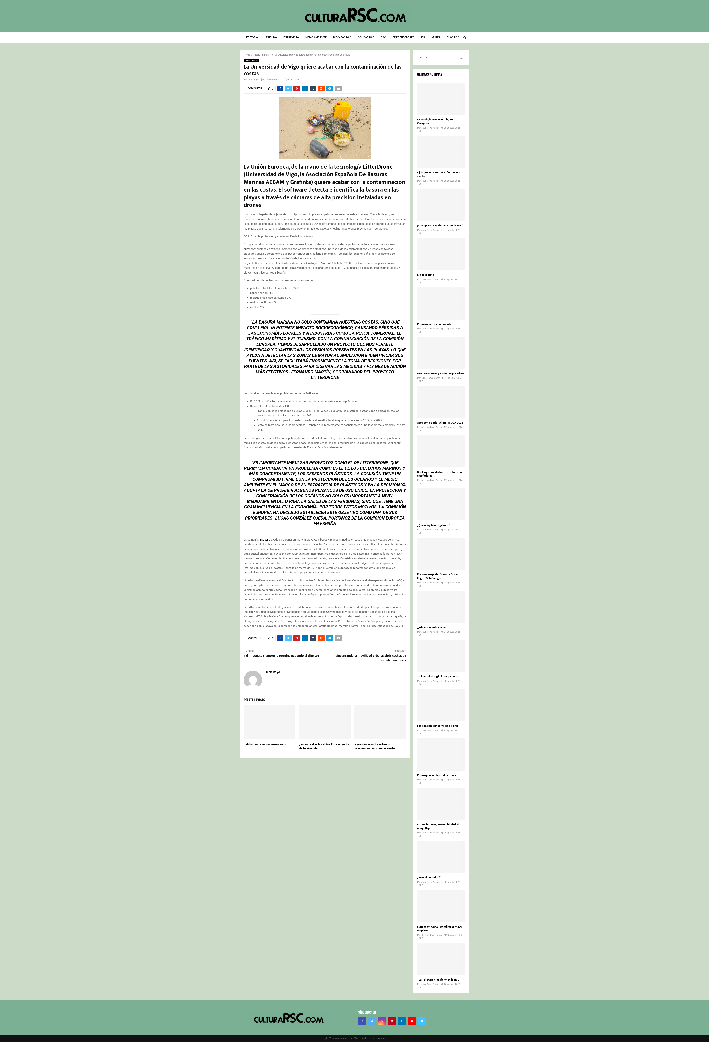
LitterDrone (378, 167)
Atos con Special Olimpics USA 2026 (440, 422)
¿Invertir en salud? (429, 877)
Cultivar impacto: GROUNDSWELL (265, 744)
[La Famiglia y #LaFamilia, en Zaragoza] (441, 99)
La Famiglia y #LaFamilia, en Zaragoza (435, 121)
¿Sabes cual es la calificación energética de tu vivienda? (324, 746)
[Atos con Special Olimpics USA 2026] (441, 402)
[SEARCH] (461, 57)
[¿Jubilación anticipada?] (441, 607)
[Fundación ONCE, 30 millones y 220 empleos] (441, 906)
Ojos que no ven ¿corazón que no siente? (438, 174)
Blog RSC (453, 37)
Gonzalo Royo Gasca (431, 427)
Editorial (252, 37)
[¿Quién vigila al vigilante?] (441, 504)
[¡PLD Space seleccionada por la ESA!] (441, 205)
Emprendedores (403, 37)
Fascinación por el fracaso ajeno (437, 725)
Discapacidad (342, 37)
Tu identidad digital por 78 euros (438, 676)
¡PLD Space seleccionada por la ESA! (440, 225)
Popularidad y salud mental (434, 324)
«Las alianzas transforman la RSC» (439, 979)
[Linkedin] (402, 1021)
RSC (383, 37)
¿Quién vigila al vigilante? (433, 525)
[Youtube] (412, 1021)
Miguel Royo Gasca (430, 378)
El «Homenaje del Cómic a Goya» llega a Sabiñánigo (438, 576)
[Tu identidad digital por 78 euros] (441, 656)
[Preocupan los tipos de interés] (441, 754)
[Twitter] (372, 1021)
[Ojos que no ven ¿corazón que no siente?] (441, 152)
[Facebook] (362, 1021)
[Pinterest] (392, 1021)
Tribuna (271, 37)
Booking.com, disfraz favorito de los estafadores (440, 474)
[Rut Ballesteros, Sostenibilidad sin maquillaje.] (441, 804)
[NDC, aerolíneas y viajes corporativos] (441, 353)
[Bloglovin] (422, 1021)
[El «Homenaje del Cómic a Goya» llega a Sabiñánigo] (441, 554)
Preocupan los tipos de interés (436, 775)
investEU (264, 539)
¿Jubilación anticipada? (431, 627)
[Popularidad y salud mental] (441, 303)
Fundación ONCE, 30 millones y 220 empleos (439, 928)
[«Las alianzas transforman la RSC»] (441, 959)
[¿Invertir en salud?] (441, 857)
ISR (423, 37)
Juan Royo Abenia (430, 128)
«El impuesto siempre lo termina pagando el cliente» (281, 656)
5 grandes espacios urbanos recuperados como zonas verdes (374, 746)
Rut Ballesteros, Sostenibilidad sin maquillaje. (438, 826)
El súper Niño (425, 274)
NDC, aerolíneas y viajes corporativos (440, 373)
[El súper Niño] (441, 254)
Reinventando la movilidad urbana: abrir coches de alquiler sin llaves (370, 658)
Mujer (436, 37)
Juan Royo (253, 79)
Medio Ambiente (316, 37)
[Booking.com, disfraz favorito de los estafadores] (441, 451)
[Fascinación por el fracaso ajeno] (441, 705)
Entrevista (291, 37)
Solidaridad (366, 37)
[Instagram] (382, 1021)
